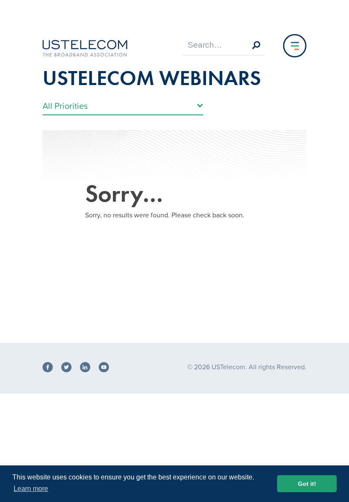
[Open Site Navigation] (294, 45)
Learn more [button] (31, 488)
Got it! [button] (307, 483)
